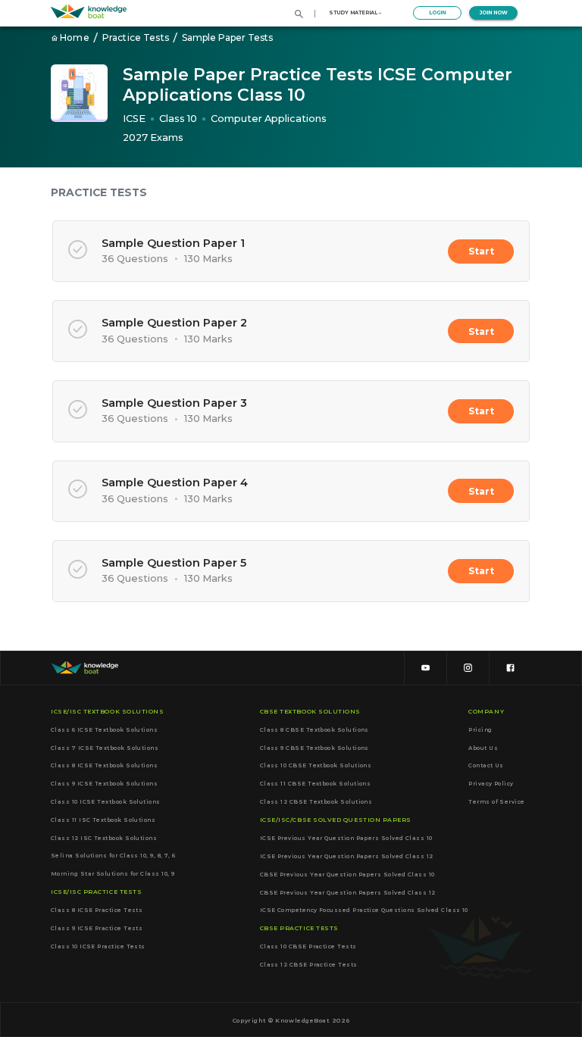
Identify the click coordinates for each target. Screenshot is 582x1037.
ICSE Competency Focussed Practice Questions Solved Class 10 (364, 910)
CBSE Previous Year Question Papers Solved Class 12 (348, 892)
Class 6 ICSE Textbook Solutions (104, 729)
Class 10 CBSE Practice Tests (308, 947)
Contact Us (486, 766)
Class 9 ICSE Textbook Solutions (104, 783)
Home (74, 37)
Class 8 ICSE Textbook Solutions (104, 766)
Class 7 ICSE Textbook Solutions (104, 748)
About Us (483, 748)
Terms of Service (496, 801)
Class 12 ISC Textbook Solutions (104, 838)
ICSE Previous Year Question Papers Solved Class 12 (346, 856)
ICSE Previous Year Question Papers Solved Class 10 (346, 838)
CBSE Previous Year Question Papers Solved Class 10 (347, 874)
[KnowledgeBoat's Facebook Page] (510, 668)
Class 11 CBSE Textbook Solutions (315, 783)
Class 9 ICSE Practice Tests (96, 928)
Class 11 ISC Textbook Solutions (103, 820)
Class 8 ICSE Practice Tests (96, 910)
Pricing (480, 729)
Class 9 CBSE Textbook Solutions (314, 748)
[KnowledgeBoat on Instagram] (467, 668)
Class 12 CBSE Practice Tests (309, 965)
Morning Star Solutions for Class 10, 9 (113, 873)
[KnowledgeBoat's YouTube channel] (425, 668)
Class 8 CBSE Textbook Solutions (314, 729)
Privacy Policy (490, 783)
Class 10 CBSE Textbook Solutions (316, 766)
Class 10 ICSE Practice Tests (98, 946)
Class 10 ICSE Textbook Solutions (106, 801)
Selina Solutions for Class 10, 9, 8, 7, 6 (113, 856)
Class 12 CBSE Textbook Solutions (316, 801)
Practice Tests (135, 37)
